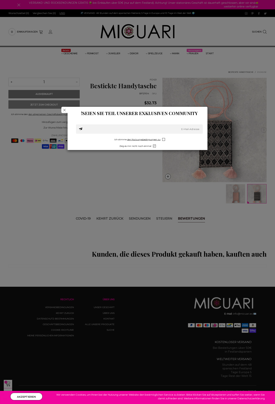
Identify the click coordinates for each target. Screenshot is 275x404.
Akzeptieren (26, 396)
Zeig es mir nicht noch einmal (135, 146)
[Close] (64, 110)
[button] (80, 129)
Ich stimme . (137, 139)
